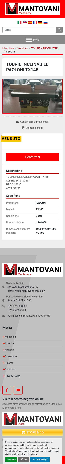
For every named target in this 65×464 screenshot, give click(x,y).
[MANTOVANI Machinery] (32, 269)
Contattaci (32, 157)
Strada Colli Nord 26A (19, 300)
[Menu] (29, 40)
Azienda (9, 343)
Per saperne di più (40, 459)
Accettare (11, 459)
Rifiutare (23, 459)
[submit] (59, 30)
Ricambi (9, 362)
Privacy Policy (13, 375)
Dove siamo (11, 356)
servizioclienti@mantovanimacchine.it (28, 315)
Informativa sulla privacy (26, 454)
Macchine (10, 336)
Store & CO (35, 432)
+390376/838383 (17, 306)
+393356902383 (16, 309)
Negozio (9, 349)
